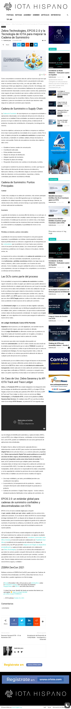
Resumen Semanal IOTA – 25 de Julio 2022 (62, 122)
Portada (10, 15)
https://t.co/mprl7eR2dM (20, 592)
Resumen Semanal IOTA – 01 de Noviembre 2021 (11, 636)
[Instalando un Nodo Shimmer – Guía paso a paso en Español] (59, 60)
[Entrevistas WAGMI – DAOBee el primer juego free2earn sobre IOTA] (59, 211)
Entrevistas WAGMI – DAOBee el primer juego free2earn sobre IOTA (57, 221)
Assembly (27, 15)
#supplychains (8, 586)
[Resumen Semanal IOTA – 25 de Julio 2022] (52, 122)
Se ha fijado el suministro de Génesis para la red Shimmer (63, 93)
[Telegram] (19, 652)
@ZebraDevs (35, 583)
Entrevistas (56, 15)
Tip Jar (9, 19)
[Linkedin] (15, 652)
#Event (6, 583)
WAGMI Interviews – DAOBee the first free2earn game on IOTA (59, 198)
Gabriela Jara (7, 40)
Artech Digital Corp (17, 707)
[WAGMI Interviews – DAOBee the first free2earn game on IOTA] (59, 188)
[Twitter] (22, 652)
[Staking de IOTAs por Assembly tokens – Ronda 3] (52, 112)
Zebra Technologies (10, 549)
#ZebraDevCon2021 (11, 584)
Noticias (18, 15)
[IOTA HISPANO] (35, 6)
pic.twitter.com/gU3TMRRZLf (13, 594)
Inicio (2, 24)
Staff (45, 707)
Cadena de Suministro (10, 113)
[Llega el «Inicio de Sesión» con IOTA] (52, 104)
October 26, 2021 (19, 598)
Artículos (45, 15)
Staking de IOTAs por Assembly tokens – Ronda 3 (63, 112)
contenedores (7, 244)
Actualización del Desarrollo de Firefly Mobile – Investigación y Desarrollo (36, 637)
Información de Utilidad (59, 707)
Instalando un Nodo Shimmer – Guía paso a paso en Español (59, 73)
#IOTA (17, 586)
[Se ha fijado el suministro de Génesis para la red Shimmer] (52, 93)
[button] (67, 15)
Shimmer (36, 15)
